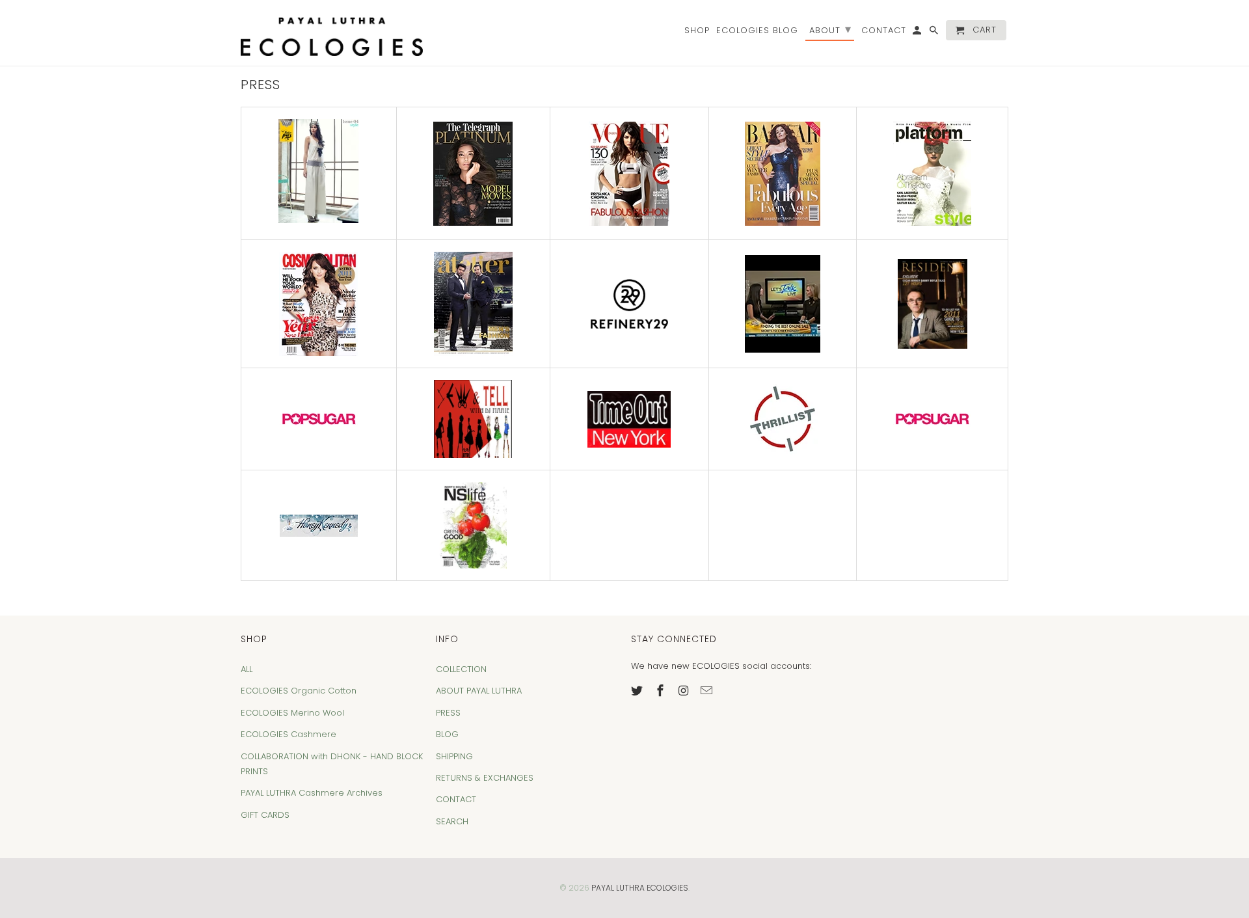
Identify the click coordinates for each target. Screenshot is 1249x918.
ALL (246, 669)
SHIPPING (454, 756)
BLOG (447, 734)
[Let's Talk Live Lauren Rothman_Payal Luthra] (782, 304)
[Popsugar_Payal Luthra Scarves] (932, 419)
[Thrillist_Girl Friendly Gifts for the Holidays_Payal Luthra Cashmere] (782, 419)
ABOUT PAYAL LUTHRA (479, 690)
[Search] (935, 32)
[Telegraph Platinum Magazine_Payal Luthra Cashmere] (473, 174)
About (830, 29)
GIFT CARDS (265, 815)
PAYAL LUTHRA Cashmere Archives (312, 793)
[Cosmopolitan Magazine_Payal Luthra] (318, 304)
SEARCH (452, 821)
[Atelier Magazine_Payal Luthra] (473, 304)
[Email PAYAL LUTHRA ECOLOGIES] (708, 690)
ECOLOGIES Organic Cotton (298, 690)
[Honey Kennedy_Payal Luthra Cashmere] (318, 526)
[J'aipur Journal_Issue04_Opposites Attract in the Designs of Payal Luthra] (318, 220)
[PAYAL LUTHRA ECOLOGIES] (332, 33)
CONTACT (456, 799)
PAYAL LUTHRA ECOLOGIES (639, 887)
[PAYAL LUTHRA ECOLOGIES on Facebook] (661, 690)
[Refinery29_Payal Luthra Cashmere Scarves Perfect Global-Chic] (629, 304)
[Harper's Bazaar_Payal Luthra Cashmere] (782, 174)
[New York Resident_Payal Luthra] (932, 304)
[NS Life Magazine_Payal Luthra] (473, 525)
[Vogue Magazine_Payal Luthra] (629, 174)
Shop (697, 30)
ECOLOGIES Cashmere (288, 734)
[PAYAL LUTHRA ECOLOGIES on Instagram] (685, 690)
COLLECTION (461, 669)
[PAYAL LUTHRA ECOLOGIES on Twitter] (638, 690)
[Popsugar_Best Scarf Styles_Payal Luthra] (318, 419)
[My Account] (918, 32)
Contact (883, 30)
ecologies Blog (757, 30)
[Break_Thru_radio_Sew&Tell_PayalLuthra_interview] (473, 419)
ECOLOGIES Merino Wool (292, 713)
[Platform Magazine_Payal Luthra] (932, 174)
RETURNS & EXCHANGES (484, 778)
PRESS (448, 713)
